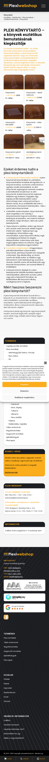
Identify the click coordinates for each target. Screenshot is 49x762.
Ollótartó (14, 414)
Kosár (6, 697)
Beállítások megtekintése (24, 397)
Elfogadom (24, 384)
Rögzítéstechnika (13, 430)
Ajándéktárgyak (12, 437)
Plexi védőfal (16, 417)
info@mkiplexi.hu (16, 576)
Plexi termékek (12, 349)
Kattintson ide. (11, 472)
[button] (45, 363)
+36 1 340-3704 (14, 573)
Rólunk (6, 683)
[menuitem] (41, 6)
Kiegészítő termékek (14, 434)
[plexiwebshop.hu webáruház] (20, 6)
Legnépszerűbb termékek (17, 346)
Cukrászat (15, 404)
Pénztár (7, 701)
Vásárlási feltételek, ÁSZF (14, 729)
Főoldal (7, 679)
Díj (10, 359)
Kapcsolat (8, 688)
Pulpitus (12, 420)
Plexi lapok (10, 440)
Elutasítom (24, 391)
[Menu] (40, 6)
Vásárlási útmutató (11, 724)
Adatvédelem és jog (12, 733)
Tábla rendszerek (13, 427)
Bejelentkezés (9, 692)
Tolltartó (14, 411)
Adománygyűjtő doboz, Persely (21, 352)
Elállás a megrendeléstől (14, 738)
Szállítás (7, 720)
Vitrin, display (16, 407)
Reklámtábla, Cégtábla (18, 424)
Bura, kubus (13, 356)
